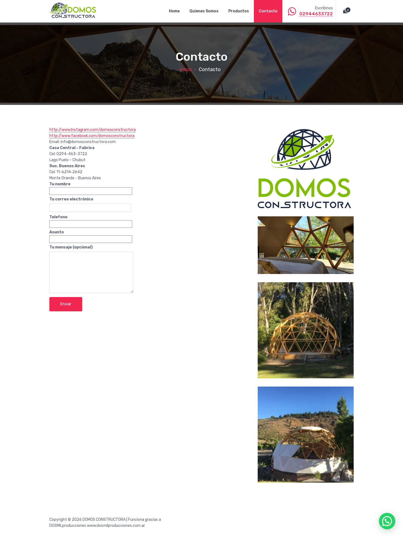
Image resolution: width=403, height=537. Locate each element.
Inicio (186, 69)
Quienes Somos (203, 11)
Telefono (58, 217)
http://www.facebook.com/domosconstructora (91, 135)
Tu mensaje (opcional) (71, 247)
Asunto (56, 232)
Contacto (268, 11)
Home (174, 11)
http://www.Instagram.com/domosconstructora (92, 129)
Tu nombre (59, 184)
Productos (238, 11)
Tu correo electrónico (71, 199)
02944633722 (316, 13)
